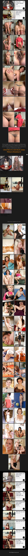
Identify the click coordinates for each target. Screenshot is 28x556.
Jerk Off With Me (16, 171)
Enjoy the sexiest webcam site (20, 3)
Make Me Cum (15, 193)
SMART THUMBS (17, 469)
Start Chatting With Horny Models (19, 13)
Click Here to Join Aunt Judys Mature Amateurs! (14, 151)
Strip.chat (18, 6)
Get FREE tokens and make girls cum (19, 494)
